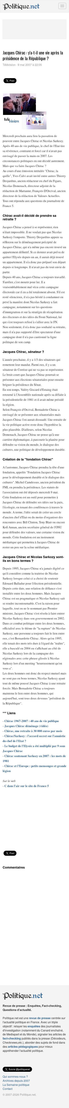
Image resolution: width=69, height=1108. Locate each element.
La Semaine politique (16, 1085)
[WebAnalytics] (10, 1100)
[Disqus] (34, 921)
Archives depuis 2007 (16, 1081)
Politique (21, 6)
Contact (7, 1089)
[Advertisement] (34, 29)
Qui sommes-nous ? (15, 1076)
